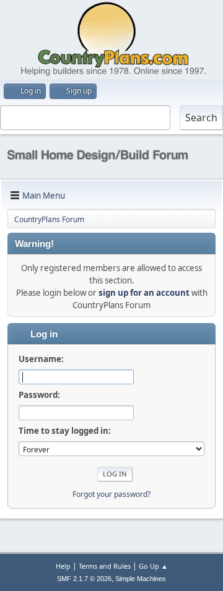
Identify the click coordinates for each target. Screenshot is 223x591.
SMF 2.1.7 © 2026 (84, 578)
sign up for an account (144, 292)
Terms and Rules (105, 566)
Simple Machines (140, 578)
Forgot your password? (111, 494)
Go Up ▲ (153, 566)
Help (63, 566)
